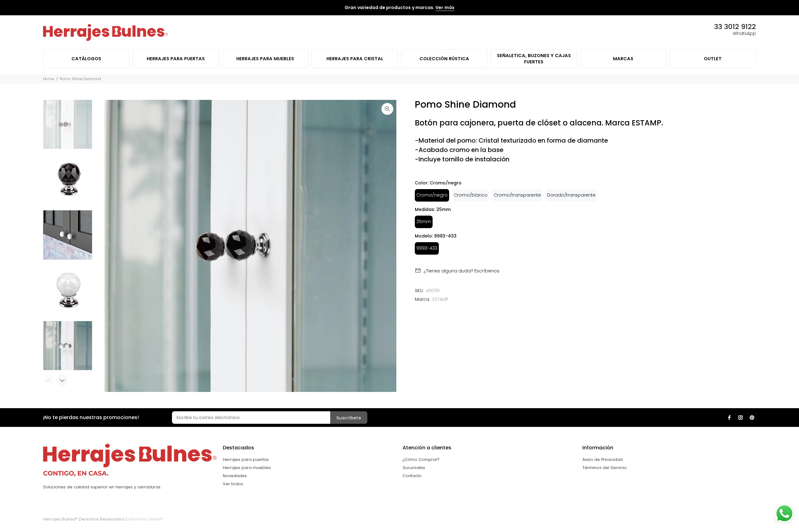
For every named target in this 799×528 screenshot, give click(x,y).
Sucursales (414, 468)
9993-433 (426, 248)
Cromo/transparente (517, 195)
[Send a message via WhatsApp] (784, 513)
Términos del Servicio (604, 468)
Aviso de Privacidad (602, 459)
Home (48, 78)
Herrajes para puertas (246, 459)
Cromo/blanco (471, 195)
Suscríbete (348, 418)
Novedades (235, 476)
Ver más (444, 7)
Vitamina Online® (145, 519)
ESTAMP (441, 299)
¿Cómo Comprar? (421, 459)
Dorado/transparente (571, 195)
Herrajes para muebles (247, 468)
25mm (423, 221)
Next (62, 380)
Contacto (412, 476)
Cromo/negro (432, 195)
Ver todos (233, 484)
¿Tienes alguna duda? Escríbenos (461, 271)
